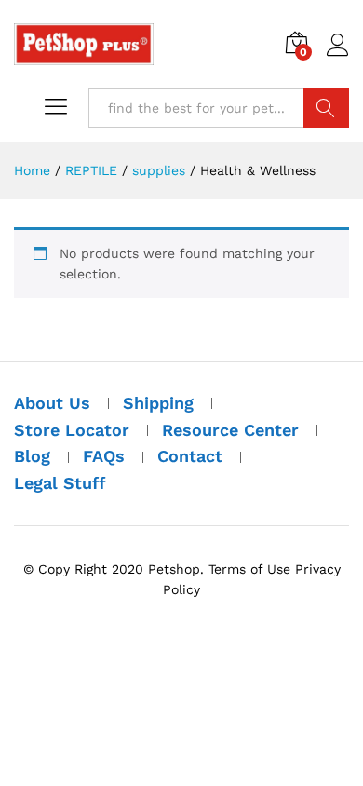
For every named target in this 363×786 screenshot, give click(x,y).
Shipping (158, 403)
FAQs (104, 456)
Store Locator (71, 430)
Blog (32, 456)
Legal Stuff (60, 483)
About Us (52, 403)
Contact (189, 456)
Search (326, 108)
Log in (338, 57)
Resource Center (230, 430)
